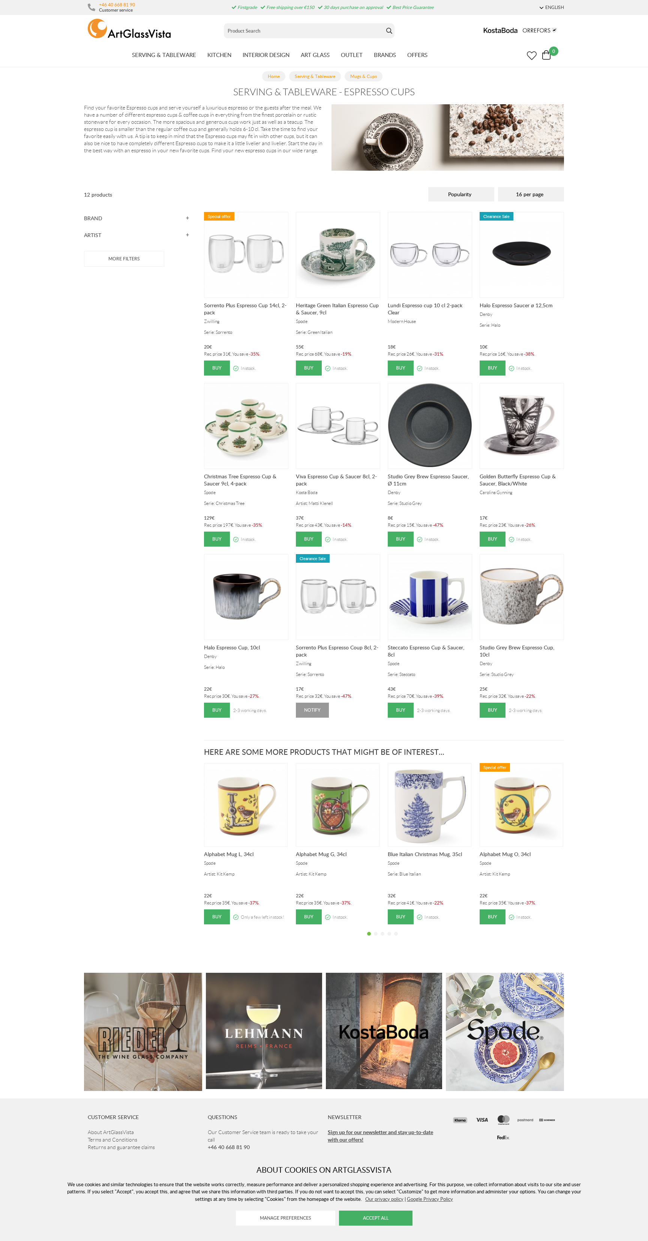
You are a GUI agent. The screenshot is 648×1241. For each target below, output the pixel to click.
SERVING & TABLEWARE (164, 55)
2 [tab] (376, 939)
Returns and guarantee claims (121, 1147)
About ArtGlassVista (111, 1132)
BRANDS (385, 55)
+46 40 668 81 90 (117, 5)
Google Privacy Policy (430, 1199)
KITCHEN (219, 55)
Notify (312, 710)
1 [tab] (369, 939)
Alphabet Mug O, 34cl (505, 854)
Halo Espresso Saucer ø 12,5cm (516, 305)
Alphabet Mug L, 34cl (229, 854)
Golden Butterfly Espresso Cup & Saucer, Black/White (518, 480)
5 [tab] (396, 939)
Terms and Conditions (112, 1140)
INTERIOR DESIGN (266, 55)
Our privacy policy (384, 1199)
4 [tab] (389, 939)
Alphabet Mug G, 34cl (321, 854)
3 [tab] (382, 939)
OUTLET (352, 55)
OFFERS (417, 55)
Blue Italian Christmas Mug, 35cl (425, 854)
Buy (217, 368)
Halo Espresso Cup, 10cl (232, 647)
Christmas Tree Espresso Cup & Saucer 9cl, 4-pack (240, 480)
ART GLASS (315, 55)
